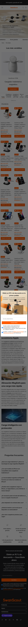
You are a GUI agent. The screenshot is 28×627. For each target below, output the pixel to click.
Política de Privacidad (18, 331)
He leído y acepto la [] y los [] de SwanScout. (14, 332)
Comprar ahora (14, 322)
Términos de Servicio (8, 333)
